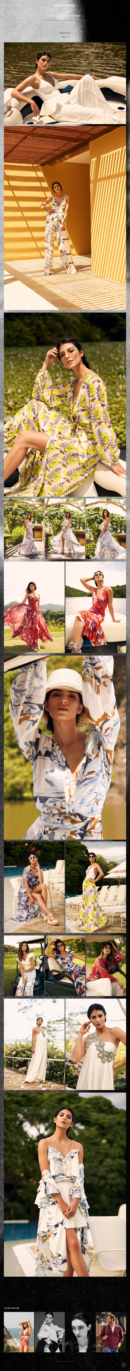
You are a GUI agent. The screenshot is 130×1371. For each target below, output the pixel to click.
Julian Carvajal (65, 5)
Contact (19, 5)
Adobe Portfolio (69, 1361)
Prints (12, 5)
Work (5, 5)
